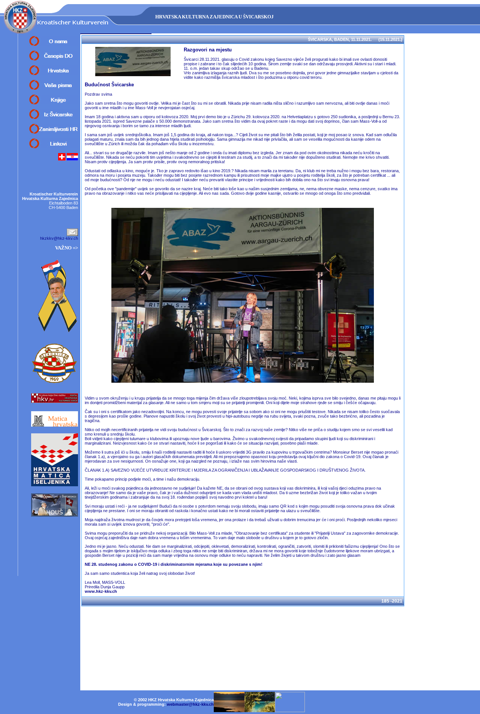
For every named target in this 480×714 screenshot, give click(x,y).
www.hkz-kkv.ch (101, 591)
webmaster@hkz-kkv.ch (190, 704)
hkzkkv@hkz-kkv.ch (59, 238)
